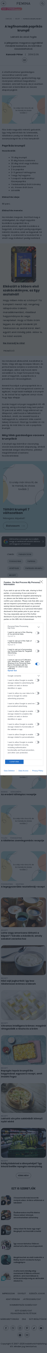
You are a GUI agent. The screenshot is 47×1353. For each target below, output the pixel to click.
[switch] (37, 633)
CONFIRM (14, 762)
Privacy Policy (37, 771)
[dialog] (23, 676)
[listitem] (23, 627)
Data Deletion (9, 771)
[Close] (42, 582)
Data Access (23, 771)
